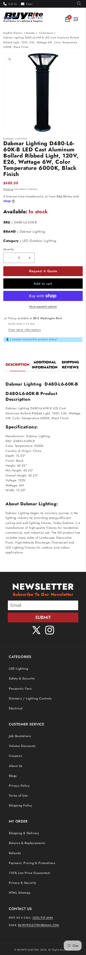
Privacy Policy (19, 785)
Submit (43, 617)
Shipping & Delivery (24, 833)
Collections (46, 33)
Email (29, 4)
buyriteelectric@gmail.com (38, 925)
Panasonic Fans (20, 688)
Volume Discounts (22, 746)
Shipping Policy (20, 805)
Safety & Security (22, 678)
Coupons (15, 756)
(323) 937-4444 (43, 918)
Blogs (13, 776)
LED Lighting (18, 668)
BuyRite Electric (13, 33)
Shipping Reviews (70, 365)
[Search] (79, 4)
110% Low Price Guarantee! (29, 873)
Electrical (15, 708)
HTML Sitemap (19, 892)
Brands (30, 33)
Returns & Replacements (27, 843)
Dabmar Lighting (32, 231)
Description (18, 364)
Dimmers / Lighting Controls (30, 698)
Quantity (8, 249)
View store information (24, 330)
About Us (15, 766)
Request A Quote (43, 271)
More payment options (43, 306)
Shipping (8, 189)
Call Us (12, 4)
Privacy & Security (22, 883)
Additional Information (45, 365)
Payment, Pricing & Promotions (32, 863)
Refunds (15, 853)
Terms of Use (18, 795)
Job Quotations (20, 736)
